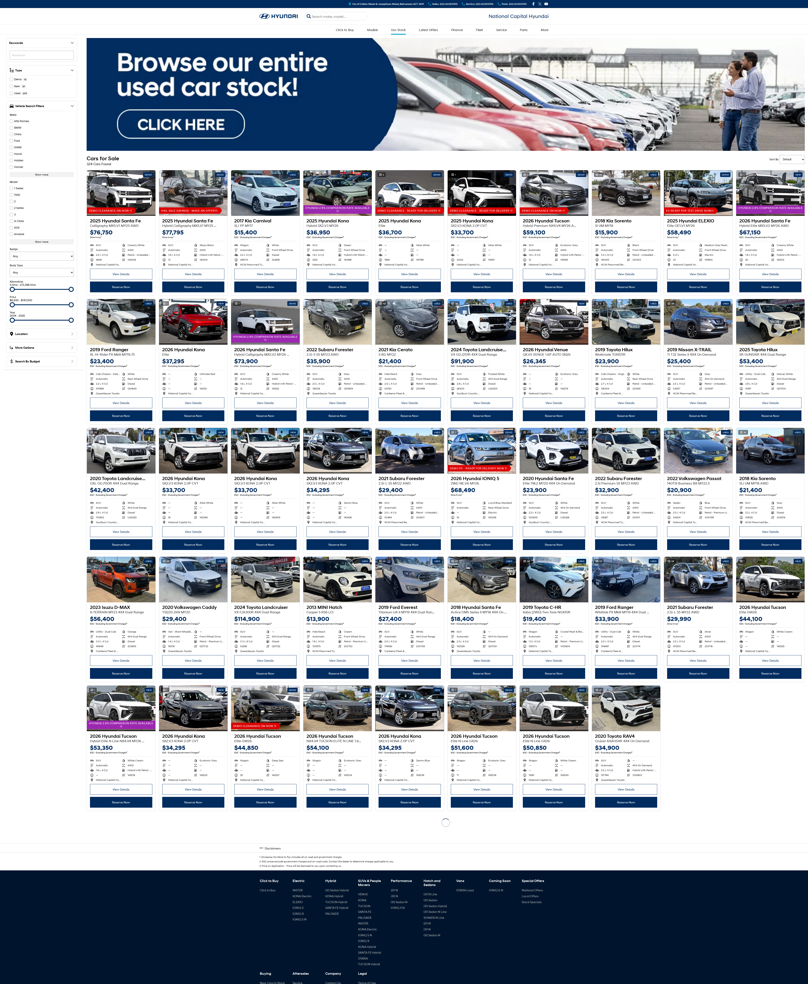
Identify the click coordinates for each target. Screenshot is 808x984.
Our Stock (398, 30)
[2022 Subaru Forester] (337, 322)
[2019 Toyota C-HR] (554, 579)
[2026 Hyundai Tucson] (554, 193)
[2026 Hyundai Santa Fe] (770, 193)
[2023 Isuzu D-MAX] (121, 579)
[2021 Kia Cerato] (409, 322)
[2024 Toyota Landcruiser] (265, 579)
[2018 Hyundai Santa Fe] (482, 579)
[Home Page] (278, 16)
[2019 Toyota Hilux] (626, 322)
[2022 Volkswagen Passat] (698, 451)
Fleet (479, 30)
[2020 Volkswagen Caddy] (193, 579)
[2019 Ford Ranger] (121, 322)
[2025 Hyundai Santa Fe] (121, 193)
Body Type (16, 265)
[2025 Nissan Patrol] (482, 837)
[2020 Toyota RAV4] (626, 708)
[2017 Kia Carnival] (265, 193)
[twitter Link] (539, 4)
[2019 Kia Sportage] (554, 837)
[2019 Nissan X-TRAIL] (698, 322)
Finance (457, 30)
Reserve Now (121, 287)
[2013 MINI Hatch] (337, 579)
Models (372, 30)
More (545, 30)
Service (501, 30)
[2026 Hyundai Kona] (193, 322)
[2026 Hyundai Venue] (554, 322)
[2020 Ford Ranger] (626, 837)
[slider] (12, 289)
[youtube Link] (546, 4)
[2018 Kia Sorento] (626, 193)
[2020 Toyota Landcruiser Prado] (121, 451)
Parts (523, 30)
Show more (41, 174)
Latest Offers (428, 30)
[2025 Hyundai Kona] (337, 193)
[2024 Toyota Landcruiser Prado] (482, 322)
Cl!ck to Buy (345, 30)
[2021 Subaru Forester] (409, 451)
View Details (121, 274)
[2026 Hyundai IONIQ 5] (482, 451)
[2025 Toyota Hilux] (770, 322)
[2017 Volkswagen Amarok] (409, 837)
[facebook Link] (533, 4)
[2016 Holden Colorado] (121, 837)
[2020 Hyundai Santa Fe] (554, 451)
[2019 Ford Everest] (409, 579)
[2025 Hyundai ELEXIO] (698, 193)
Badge (14, 249)
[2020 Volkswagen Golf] (770, 837)
